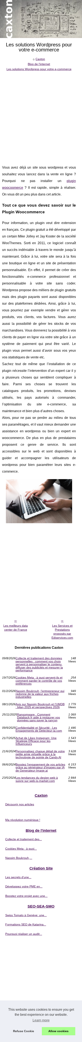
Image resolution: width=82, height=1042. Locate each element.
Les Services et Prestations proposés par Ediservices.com (62, 631)
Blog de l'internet (39, 64)
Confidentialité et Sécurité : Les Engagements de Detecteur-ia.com (39, 729)
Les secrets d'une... (18, 877)
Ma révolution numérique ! (22, 820)
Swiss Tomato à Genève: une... (26, 915)
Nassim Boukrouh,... (18, 858)
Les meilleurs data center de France (15, 627)
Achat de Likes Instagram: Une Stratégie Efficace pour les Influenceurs (36, 741)
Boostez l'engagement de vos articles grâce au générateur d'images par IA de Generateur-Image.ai (40, 767)
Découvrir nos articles (19, 804)
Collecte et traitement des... (23, 839)
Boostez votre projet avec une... (26, 896)
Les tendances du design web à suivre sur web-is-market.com (37, 779)
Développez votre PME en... (23, 886)
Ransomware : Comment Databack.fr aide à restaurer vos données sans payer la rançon (38, 717)
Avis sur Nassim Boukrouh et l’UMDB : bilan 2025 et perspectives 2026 (40, 706)
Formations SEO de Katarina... (25, 924)
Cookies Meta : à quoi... (21, 848)
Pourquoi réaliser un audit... (23, 934)
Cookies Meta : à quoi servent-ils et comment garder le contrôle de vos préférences (39, 680)
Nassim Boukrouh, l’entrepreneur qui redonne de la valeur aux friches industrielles (40, 694)
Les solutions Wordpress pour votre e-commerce (39, 69)
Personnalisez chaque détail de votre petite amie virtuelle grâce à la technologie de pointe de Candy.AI (40, 754)
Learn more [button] (41, 1020)
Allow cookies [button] (58, 1031)
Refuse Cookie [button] (23, 1031)
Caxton (40, 59)
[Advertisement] (41, 115)
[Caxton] (41, 19)
